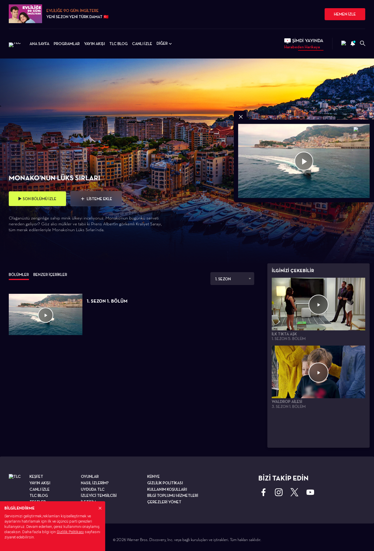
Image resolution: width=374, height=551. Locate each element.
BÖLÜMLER (19, 274)
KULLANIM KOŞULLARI (167, 489)
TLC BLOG (118, 43)
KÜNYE (153, 476)
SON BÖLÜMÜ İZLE (39, 198)
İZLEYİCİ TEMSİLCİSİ (99, 495)
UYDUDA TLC (93, 489)
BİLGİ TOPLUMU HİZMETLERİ (172, 495)
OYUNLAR (90, 476)
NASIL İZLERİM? (95, 482)
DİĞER (162, 43)
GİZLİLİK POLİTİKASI (165, 482)
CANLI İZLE (142, 43)
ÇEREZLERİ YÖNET (164, 501)
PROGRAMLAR (67, 43)
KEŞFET (36, 476)
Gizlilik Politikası (70, 532)
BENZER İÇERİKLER (50, 274)
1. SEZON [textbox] (223, 279)
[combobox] (232, 278)
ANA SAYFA (39, 43)
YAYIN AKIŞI (94, 43)
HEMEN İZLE (345, 14)
